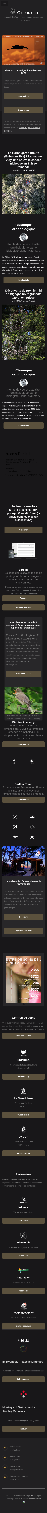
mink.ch (23, 1429)
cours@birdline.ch (16, 1470)
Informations (23, 96)
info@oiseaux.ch (16, 1479)
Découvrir (23, 917)
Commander (23, 110)
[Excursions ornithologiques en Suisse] (32, 831)
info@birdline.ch (15, 1450)
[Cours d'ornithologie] (32, 765)
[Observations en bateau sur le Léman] (32, 821)
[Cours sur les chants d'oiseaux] (15, 765)
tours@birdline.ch (16, 1460)
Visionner (23, 530)
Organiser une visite (23, 931)
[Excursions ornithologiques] (15, 821)
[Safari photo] (15, 841)
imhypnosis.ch (23, 1379)
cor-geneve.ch (23, 1153)
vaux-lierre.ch (23, 1115)
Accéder (23, 598)
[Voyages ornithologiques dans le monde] (15, 831)
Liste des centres (23, 1036)
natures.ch (23, 1291)
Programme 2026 (23, 674)
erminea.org (23, 1076)
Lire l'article (23, 280)
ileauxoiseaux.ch (23, 1326)
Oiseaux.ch (27, 12)
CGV (31, 1496)
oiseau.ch (23, 1256)
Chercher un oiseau (23, 607)
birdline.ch (23, 1221)
